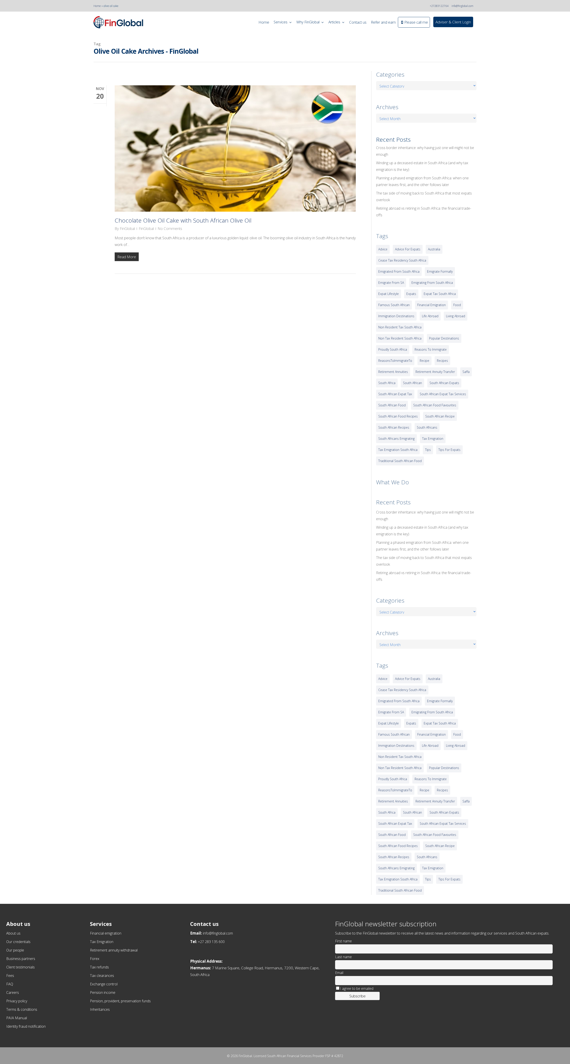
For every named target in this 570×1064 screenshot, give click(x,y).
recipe (424, 360)
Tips (428, 450)
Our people (15, 950)
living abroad (455, 316)
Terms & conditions (21, 1009)
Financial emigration (105, 933)
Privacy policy (16, 1001)
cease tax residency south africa (402, 260)
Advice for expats (407, 249)
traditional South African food (400, 461)
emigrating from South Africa (432, 282)
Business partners (20, 958)
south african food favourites (434, 405)
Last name (343, 956)
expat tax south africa (440, 294)
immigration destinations (396, 316)
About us (13, 933)
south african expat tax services (443, 394)
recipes (442, 360)
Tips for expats (449, 450)
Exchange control (104, 984)
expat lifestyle (388, 294)
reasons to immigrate (431, 349)
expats (411, 294)
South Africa (386, 383)
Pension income (102, 992)
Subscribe (357, 996)
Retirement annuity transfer (435, 372)
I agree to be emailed (356, 988)
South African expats (444, 383)
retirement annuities (393, 372)
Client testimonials (20, 967)
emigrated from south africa (398, 271)
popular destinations (444, 338)
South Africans (427, 427)
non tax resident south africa (399, 338)
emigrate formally (440, 271)
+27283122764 (439, 6)
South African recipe (440, 416)
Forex (94, 958)
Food (457, 305)
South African (412, 383)
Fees (10, 975)
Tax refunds (99, 967)
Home (97, 6)
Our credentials (18, 941)
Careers (12, 992)
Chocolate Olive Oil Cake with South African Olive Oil (183, 220)
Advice (382, 249)
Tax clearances (102, 975)
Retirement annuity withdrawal (114, 950)
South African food (392, 405)
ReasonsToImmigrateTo (395, 360)
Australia (434, 249)
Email (339, 972)
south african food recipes (398, 416)
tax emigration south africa (397, 450)
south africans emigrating (396, 438)
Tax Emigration (101, 941)
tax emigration (432, 438)
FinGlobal (127, 228)
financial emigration (431, 305)
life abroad (430, 316)
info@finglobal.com (462, 6)
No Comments (170, 228)
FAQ (9, 984)
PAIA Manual (16, 1017)
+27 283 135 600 (211, 941)
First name (343, 941)
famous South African (394, 305)
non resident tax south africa (399, 327)
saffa (466, 372)
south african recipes (393, 427)
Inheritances (100, 1009)
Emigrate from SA (391, 282)
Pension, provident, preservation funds (120, 1001)
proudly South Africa (392, 349)
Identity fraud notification (26, 1026)
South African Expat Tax (395, 394)
